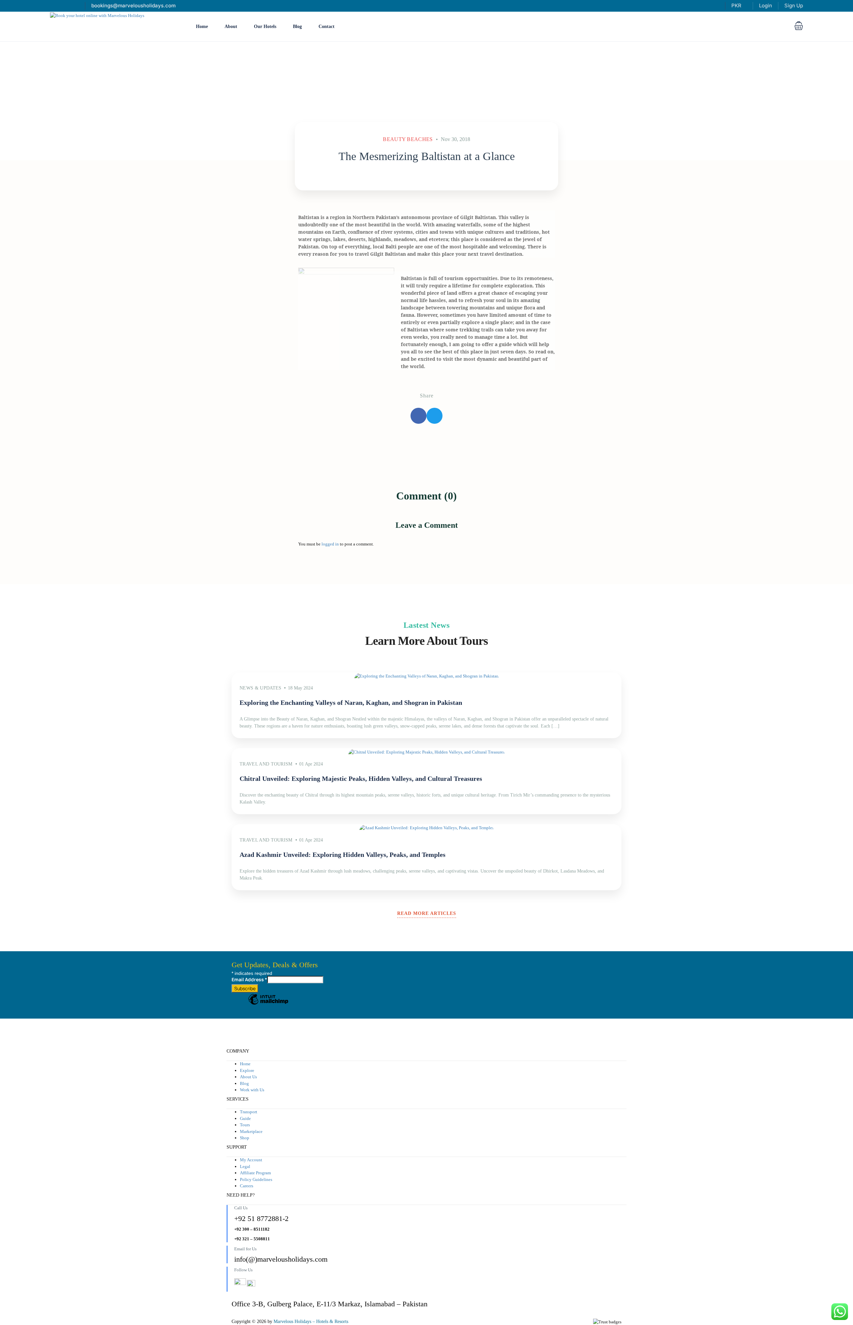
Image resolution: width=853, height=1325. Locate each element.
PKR (737, 5)
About (231, 26)
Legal (245, 1166)
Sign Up (793, 5)
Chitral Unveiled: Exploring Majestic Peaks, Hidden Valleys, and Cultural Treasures (361, 778)
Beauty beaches (407, 139)
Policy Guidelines (256, 1179)
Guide (245, 1118)
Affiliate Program (255, 1172)
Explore (247, 1070)
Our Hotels (265, 26)
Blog (297, 26)
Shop (244, 1137)
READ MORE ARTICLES (426, 913)
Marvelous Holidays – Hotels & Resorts (311, 1321)
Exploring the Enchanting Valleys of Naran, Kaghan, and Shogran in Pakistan (351, 702)
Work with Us (252, 1089)
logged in (330, 543)
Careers (246, 1185)
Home (202, 26)
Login (765, 5)
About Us (248, 1076)
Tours (245, 1124)
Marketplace (251, 1131)
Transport (248, 1111)
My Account (251, 1159)
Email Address (249, 979)
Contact (327, 26)
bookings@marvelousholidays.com (133, 5)
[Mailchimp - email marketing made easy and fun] (268, 1004)
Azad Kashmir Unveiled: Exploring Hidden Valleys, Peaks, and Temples (342, 854)
